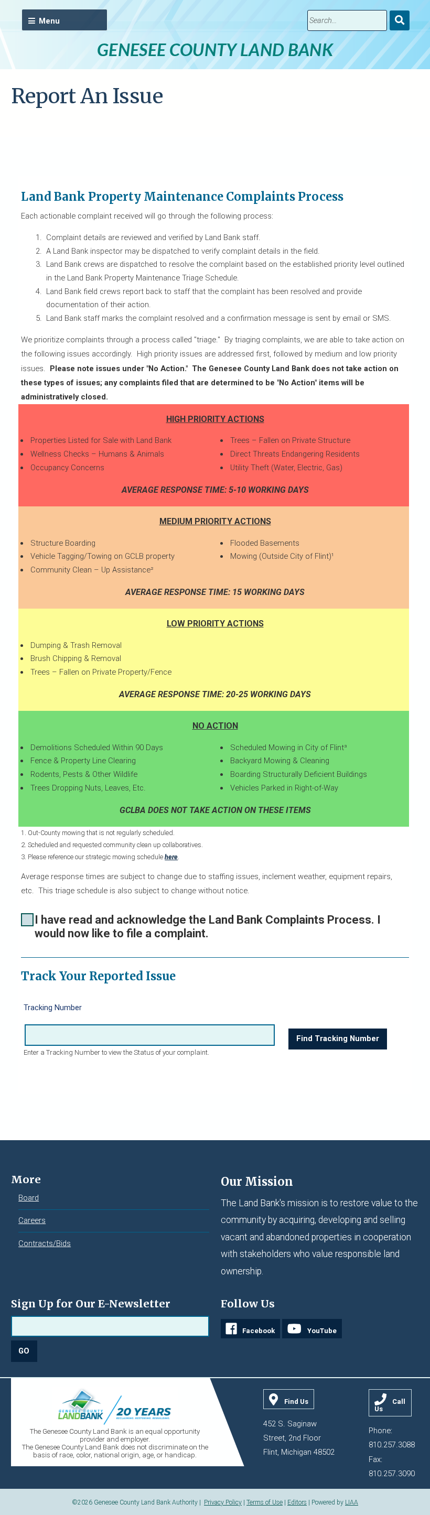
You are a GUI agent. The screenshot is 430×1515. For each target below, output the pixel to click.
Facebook (258, 1331)
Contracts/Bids (44, 1243)
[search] (347, 20)
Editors (297, 1502)
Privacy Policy (223, 1502)
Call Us (390, 1405)
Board (28, 1198)
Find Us (296, 1401)
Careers (32, 1220)
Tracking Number (53, 1007)
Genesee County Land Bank (215, 49)
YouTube (322, 1331)
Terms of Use (264, 1502)
